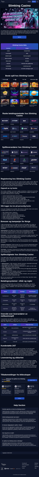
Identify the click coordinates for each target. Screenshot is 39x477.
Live (14, 79)
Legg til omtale (32, 380)
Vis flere (19, 398)
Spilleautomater (33, 79)
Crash (23, 79)
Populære (4, 79)
